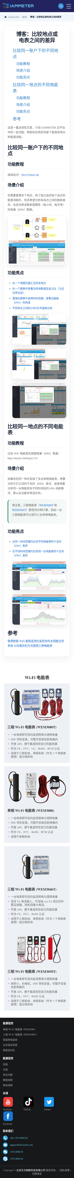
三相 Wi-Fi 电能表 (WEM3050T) (31, 971)
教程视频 (8, 1080)
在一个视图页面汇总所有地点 (29, 283)
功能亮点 (23, 77)
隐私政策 (65, 1170)
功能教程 (23, 63)
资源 (5, 1064)
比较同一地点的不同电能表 (35, 87)
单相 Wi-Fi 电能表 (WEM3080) (30, 810)
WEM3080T (47, 505)
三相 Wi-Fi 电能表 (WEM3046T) (31, 889)
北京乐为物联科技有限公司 (30, 1170)
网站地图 (8, 1085)
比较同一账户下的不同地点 (35, 53)
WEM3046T (19, 510)
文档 (5, 1069)
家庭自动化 (9, 1050)
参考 (17, 119)
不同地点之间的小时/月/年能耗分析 (32, 308)
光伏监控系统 (10, 1045)
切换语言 (37, 1173)
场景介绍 (23, 70)
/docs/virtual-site (30, 174)
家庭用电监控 (10, 1039)
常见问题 (8, 1074)
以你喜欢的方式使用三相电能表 (33, 645)
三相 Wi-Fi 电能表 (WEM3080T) (31, 727)
